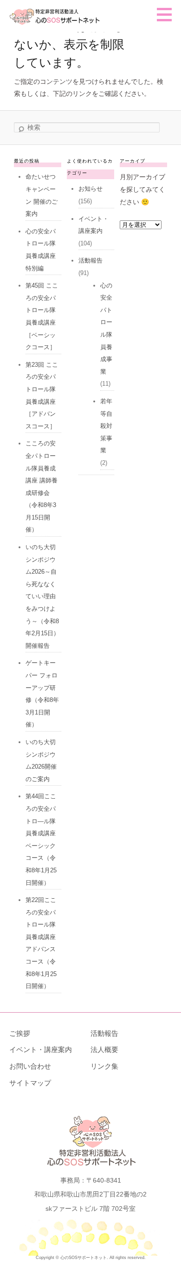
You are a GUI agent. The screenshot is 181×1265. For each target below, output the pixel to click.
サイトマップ (30, 1083)
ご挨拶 (19, 1033)
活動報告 (90, 260)
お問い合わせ (30, 1066)
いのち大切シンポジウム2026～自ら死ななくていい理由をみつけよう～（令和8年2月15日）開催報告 (42, 596)
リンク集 (104, 1066)
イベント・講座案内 (40, 1049)
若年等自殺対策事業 (106, 426)
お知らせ (90, 188)
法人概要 (104, 1049)
